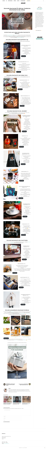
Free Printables (10, 0)
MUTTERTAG (5, 404)
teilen (16, 379)
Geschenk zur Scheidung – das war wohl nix (26, 403)
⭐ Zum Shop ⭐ (28, 0)
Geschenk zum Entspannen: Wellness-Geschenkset (7, 403)
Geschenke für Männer (20, 37)
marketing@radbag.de (6, 443)
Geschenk (12, 311)
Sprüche (15, 0)
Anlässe (4, 0)
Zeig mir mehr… (6, 338)
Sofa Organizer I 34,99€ (15, 325)
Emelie (13, 11)
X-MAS (22, 11)
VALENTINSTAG (8, 404)
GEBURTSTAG (15, 11)
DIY (6, 0)
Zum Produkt (23, 56)
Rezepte (18, 0)
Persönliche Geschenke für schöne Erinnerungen (17, 403)
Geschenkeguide (23, 0)
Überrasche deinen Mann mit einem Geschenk (25, 313)
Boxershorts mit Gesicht (25, 339)
